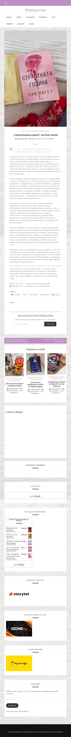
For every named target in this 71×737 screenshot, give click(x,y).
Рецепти (9, 24)
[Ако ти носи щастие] (30, 536)
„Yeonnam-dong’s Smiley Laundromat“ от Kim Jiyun (17, 341)
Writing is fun (35, 10)
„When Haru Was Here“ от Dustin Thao (54, 341)
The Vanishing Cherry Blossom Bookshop (13, 556)
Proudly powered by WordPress (20, 732)
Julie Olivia (11, 538)
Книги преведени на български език (35, 131)
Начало (9, 17)
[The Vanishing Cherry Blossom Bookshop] (30, 555)
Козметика (43, 17)
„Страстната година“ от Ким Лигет (35, 135)
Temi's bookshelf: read (19, 520)
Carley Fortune (12, 551)
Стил (53, 17)
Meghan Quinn (12, 544)
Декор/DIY (20, 24)
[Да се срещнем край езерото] (30, 549)
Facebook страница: (35, 465)
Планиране (30, 17)
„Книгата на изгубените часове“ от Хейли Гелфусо (35, 385)
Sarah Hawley (12, 531)
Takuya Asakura (12, 559)
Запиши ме (12, 705)
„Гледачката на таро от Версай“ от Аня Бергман (56, 384)
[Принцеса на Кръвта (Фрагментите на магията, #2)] (30, 530)
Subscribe (50, 324)
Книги (19, 17)
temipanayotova (22, 139)
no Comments (49, 139)
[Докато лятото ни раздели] (30, 542)
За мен (31, 24)
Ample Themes (57, 732)
